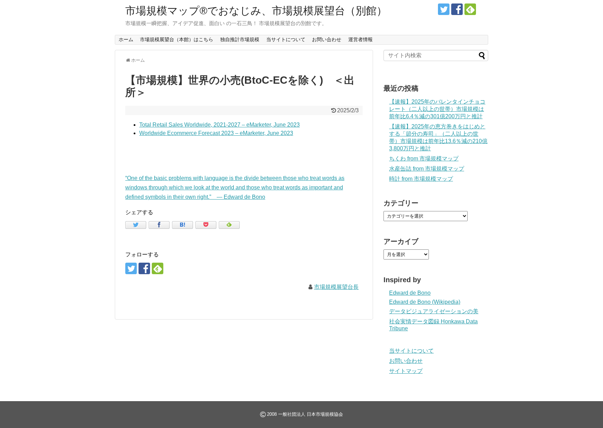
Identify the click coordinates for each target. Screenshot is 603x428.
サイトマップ (406, 371)
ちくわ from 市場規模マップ (424, 159)
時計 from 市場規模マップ (421, 179)
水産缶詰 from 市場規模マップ (426, 169)
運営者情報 (360, 39)
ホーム (126, 39)
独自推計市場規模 (239, 39)
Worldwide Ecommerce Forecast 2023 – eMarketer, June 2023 (216, 133)
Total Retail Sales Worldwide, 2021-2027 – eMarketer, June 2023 (219, 125)
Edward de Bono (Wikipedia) (424, 302)
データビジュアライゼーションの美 (433, 311)
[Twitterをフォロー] (443, 9)
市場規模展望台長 (336, 287)
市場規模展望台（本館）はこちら (176, 39)
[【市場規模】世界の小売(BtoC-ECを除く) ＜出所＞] (182, 225)
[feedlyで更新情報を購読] (470, 9)
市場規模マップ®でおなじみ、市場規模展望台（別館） (256, 10)
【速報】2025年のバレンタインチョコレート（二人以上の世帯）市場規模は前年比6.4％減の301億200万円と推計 (437, 109)
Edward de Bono (410, 293)
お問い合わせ (326, 39)
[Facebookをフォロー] (457, 9)
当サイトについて (285, 39)
